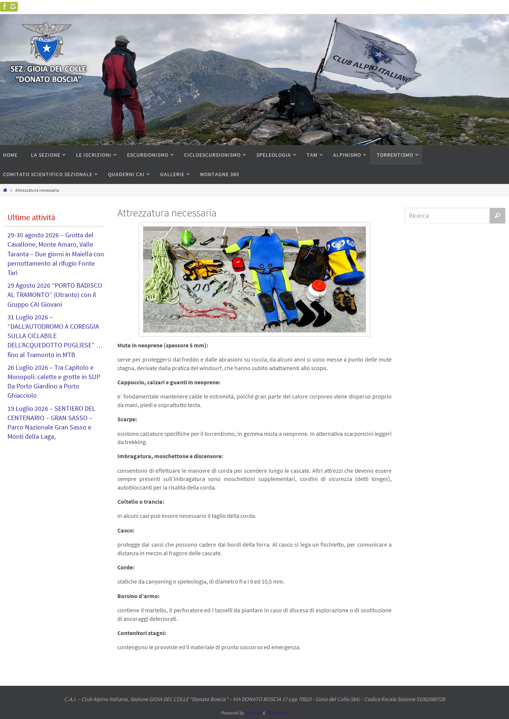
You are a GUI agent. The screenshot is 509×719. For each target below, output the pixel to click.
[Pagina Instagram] (13, 7)
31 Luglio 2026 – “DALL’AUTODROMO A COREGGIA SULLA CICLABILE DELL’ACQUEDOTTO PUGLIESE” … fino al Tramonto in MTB (55, 336)
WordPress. (277, 713)
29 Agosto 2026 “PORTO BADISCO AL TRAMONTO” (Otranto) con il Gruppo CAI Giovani (54, 294)
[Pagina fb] (5, 7)
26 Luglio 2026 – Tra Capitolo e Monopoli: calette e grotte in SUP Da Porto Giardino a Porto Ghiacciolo (53, 381)
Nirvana (253, 713)
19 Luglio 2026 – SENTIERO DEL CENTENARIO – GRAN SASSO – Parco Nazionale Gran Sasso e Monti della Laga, (51, 422)
